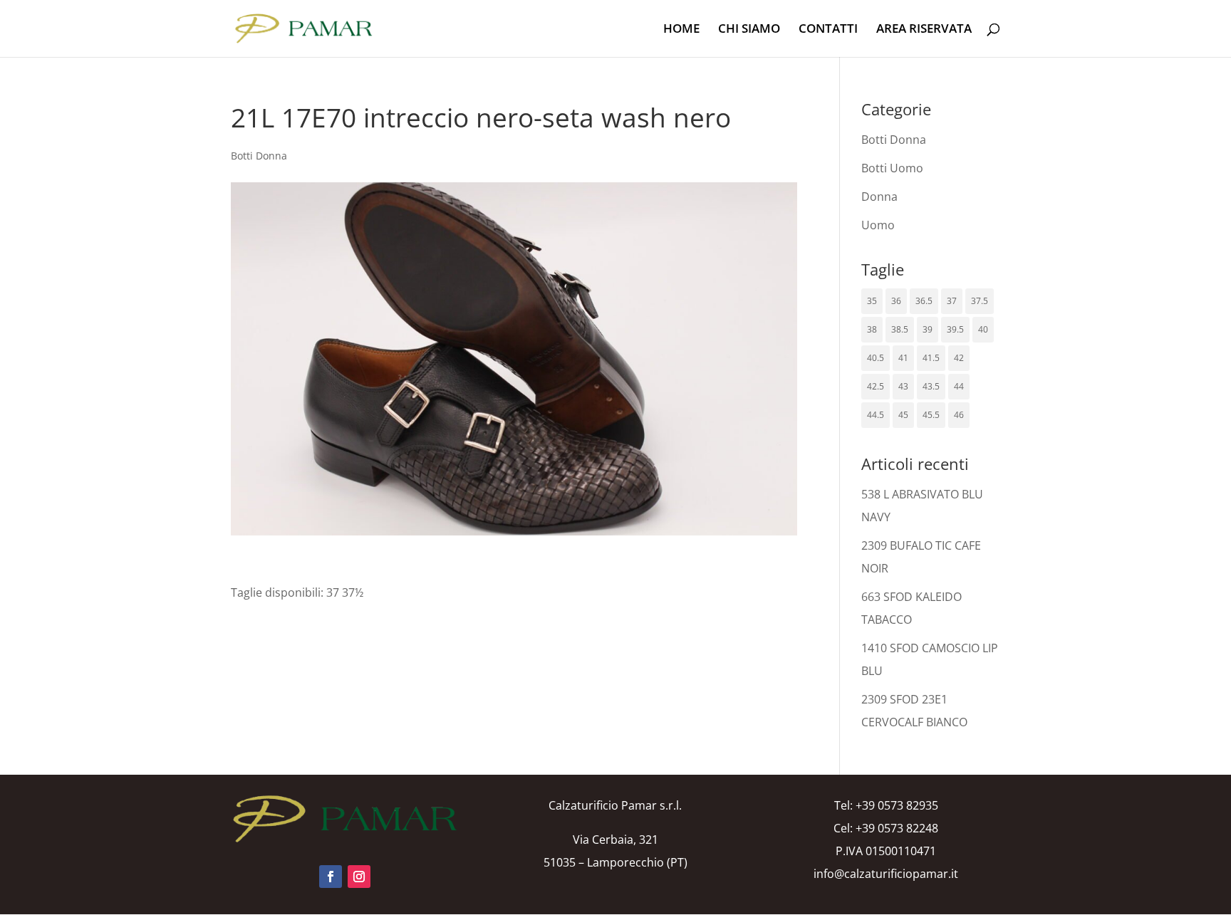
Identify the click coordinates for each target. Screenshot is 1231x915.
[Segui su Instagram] (359, 876)
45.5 (931, 415)
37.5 (979, 301)
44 (959, 386)
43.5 (931, 386)
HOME (681, 29)
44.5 (875, 415)
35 (872, 301)
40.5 (875, 358)
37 (952, 301)
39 (928, 329)
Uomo (878, 225)
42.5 (875, 386)
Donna (879, 196)
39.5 (955, 329)
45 (903, 415)
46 (959, 415)
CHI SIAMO (749, 29)
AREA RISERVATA (924, 29)
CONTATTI (828, 29)
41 (903, 358)
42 (959, 358)
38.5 (899, 329)
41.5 (931, 358)
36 (896, 301)
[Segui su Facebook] (330, 876)
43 (903, 386)
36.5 (924, 301)
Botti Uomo (892, 168)
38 (872, 329)
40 (983, 329)
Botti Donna (259, 155)
